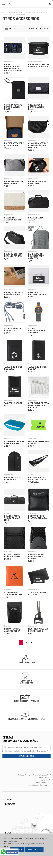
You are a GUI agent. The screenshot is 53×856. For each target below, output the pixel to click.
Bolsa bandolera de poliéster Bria (13, 255)
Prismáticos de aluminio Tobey (12, 630)
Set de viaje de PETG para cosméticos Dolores (38, 405)
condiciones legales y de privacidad (33, 751)
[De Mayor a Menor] (40, 28)
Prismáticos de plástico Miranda (37, 517)
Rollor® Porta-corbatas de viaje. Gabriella (37, 480)
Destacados (32, 475)
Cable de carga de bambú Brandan (13, 293)
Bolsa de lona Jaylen (35, 219)
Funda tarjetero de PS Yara (38, 442)
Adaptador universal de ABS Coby (37, 294)
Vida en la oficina (34, 215)
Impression (8, 61)
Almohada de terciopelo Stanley (14, 594)
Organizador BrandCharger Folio (36, 107)
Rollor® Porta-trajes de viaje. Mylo (12, 518)
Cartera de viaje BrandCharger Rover (13, 107)
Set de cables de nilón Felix (12, 329)
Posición (32, 28)
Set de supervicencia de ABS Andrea (37, 330)
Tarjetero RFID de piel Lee (13, 404)
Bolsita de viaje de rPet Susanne (14, 144)
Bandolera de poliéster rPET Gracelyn (36, 256)
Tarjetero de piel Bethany (37, 594)
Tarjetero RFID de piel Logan (13, 368)
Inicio (4, 12)
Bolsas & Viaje (7, 15)
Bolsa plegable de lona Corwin (13, 182)
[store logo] (26, 3)
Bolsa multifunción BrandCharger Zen (38, 65)
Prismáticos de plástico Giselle (13, 555)
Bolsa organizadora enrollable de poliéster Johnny (13, 67)
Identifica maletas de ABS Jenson (38, 630)
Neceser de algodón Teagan (13, 219)
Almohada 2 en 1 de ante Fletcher (14, 442)
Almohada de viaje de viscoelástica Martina (38, 145)
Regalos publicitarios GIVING (35, 12)
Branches (8, 289)
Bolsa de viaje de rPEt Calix (37, 182)
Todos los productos (15, 12)
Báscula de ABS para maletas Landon (36, 556)
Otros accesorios (35, 61)
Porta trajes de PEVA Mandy (12, 479)
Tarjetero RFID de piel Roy (37, 368)
